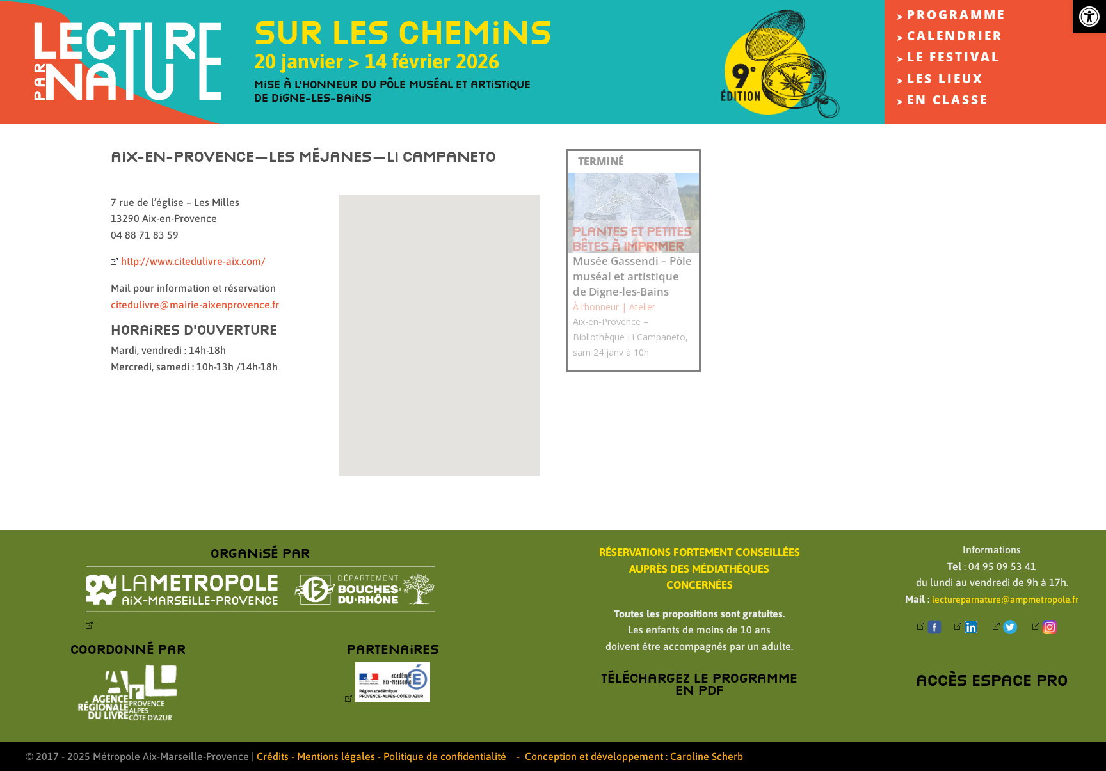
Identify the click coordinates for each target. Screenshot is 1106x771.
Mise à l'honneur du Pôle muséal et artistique (392, 84)
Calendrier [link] (955, 38)
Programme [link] (956, 17)
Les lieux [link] (945, 81)
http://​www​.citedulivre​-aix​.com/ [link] (193, 261)
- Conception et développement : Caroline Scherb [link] (630, 756)
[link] (1089, 16)
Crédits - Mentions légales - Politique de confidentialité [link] (381, 756)
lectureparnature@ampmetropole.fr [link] (1005, 599)
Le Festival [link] (953, 59)
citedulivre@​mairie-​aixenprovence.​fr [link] (195, 304)
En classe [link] (947, 102)
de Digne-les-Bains (312, 97)
